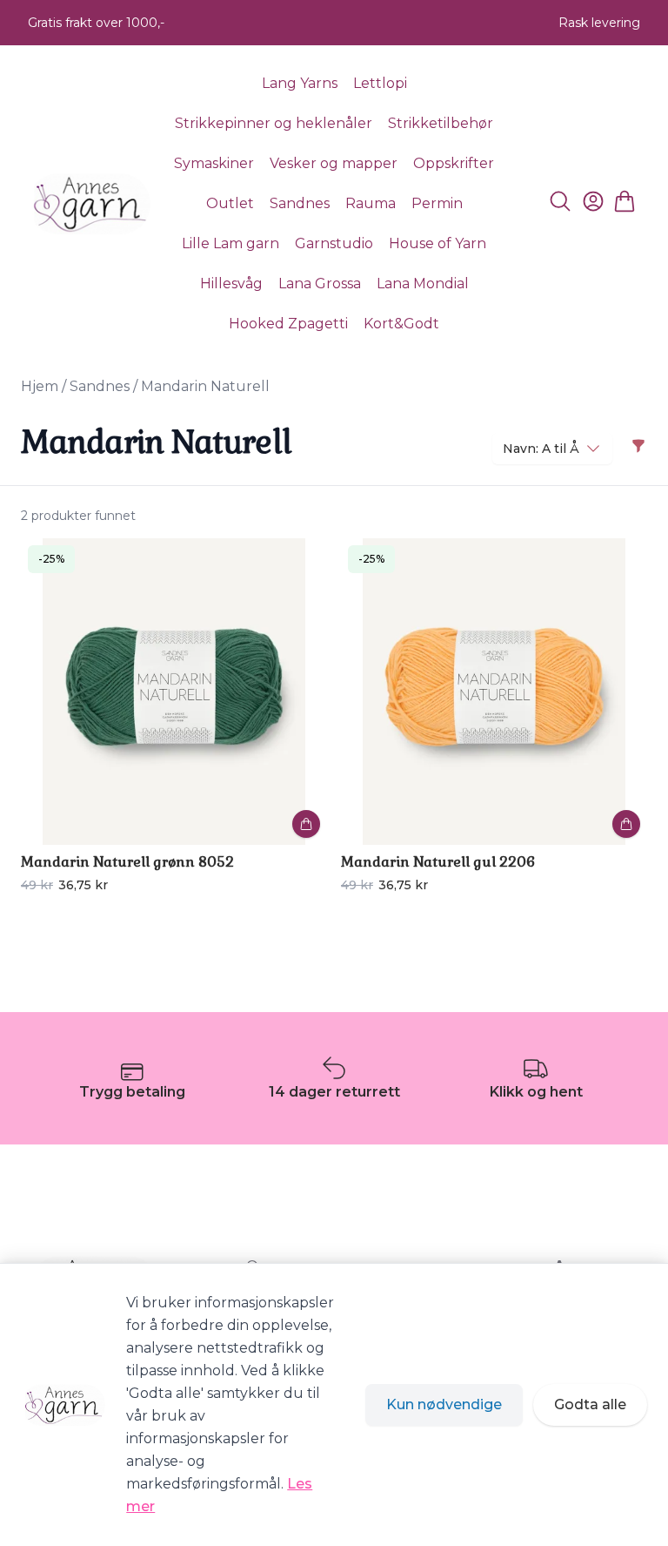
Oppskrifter (453, 163)
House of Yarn (437, 243)
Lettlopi (380, 83)
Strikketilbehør (440, 123)
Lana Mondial (423, 283)
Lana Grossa (319, 283)
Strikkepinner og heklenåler (273, 123)
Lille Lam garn (230, 243)
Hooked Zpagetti (288, 323)
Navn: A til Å (541, 448)
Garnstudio (334, 243)
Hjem (39, 386)
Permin (437, 203)
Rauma (370, 203)
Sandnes (300, 203)
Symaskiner (214, 163)
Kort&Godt (401, 323)
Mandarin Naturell (205, 386)
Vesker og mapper (333, 163)
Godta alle (590, 1404)
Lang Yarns (299, 83)
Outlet (230, 203)
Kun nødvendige (444, 1404)
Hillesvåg (231, 283)
